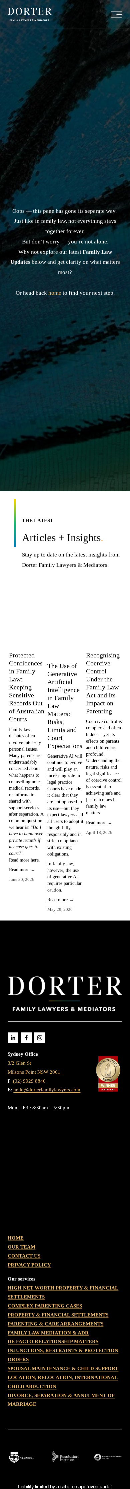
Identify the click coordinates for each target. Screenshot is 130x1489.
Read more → (22, 869)
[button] (111, 606)
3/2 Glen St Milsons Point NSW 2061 (34, 1067)
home (54, 293)
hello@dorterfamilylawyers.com (46, 1089)
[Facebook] (26, 1037)
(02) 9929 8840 (29, 1081)
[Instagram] (39, 1037)
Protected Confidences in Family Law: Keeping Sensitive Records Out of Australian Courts (26, 687)
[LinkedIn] (13, 1037)
